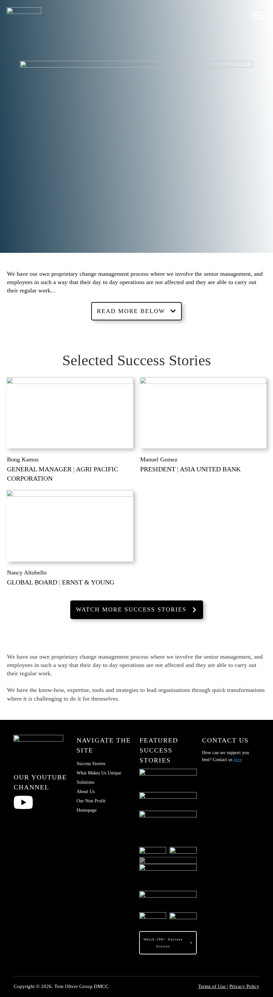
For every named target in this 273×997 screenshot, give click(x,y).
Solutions (85, 782)
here (238, 759)
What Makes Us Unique (99, 772)
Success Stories (91, 763)
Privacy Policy (244, 986)
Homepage (87, 810)
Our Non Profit (91, 800)
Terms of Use (212, 986)
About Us (86, 791)
